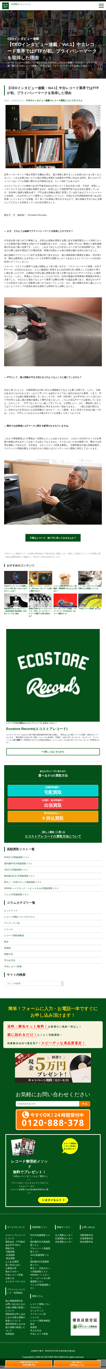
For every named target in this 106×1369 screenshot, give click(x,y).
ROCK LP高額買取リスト (16, 857)
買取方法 (8, 954)
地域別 (7, 948)
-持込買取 (10, 1258)
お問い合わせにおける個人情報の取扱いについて (15, 1307)
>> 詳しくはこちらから (53, 751)
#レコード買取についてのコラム (66, 100)
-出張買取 (10, 1255)
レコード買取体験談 (14, 935)
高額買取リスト (39, 1227)
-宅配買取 (10, 1252)
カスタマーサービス (15, 1281)
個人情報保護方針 (14, 1301)
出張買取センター (64, 1238)
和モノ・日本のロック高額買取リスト (23, 882)
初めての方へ (12, 1271)
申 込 (84, 1104)
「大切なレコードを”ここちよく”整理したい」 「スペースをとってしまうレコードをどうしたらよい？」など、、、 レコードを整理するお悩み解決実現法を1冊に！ (29, 1177)
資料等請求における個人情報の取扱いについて (15, 1327)
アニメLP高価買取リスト (16, 894)
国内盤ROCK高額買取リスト (18, 863)
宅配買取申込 (86, 1235)
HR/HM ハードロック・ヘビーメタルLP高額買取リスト (31, 888)
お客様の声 (10, 1268)
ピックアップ (10, 910)
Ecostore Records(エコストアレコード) (36, 728)
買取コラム (37, 1296)
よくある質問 (12, 1261)
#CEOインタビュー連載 (38, 100)
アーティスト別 (12, 923)
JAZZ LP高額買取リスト (16, 869)
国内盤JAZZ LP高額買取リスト (19, 876)
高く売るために (13, 1265)
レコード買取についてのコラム (19, 917)
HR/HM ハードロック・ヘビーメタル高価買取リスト (40, 1278)
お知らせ (9, 1278)
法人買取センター (64, 1235)
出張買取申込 (86, 1238)
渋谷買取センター (64, 1242)
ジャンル (8, 929)
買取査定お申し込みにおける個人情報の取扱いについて (15, 1317)
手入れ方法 (9, 960)
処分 (6, 942)
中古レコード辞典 (13, 966)
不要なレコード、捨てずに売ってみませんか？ (53, 538)
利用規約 (9, 1334)
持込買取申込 (86, 1242)
